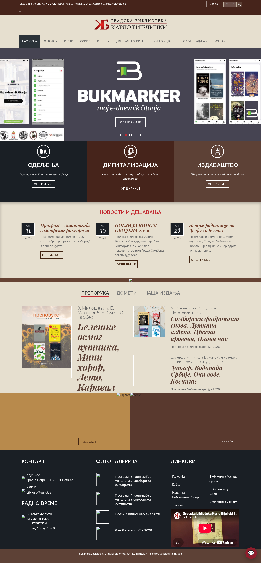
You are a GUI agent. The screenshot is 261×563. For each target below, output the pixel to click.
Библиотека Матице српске (223, 479)
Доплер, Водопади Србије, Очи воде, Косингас (197, 374)
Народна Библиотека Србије (185, 495)
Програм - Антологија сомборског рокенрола (65, 227)
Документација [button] (194, 41)
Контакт (221, 41)
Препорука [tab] (95, 293)
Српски (214, 3)
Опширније (130, 122)
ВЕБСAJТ (90, 441)
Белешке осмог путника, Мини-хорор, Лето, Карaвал (99, 356)
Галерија (178, 476)
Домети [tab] (127, 293)
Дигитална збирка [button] (130, 41)
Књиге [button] (102, 41)
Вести (68, 41)
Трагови (178, 505)
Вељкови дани (163, 41)
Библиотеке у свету (223, 501)
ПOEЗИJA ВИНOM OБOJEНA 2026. (136, 227)
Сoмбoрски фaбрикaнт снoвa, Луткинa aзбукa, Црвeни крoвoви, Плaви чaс (205, 328)
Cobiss (85, 41)
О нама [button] (49, 41)
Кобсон (177, 484)
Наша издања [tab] (162, 293)
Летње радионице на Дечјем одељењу (212, 227)
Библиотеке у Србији (218, 491)
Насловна (29, 41)
